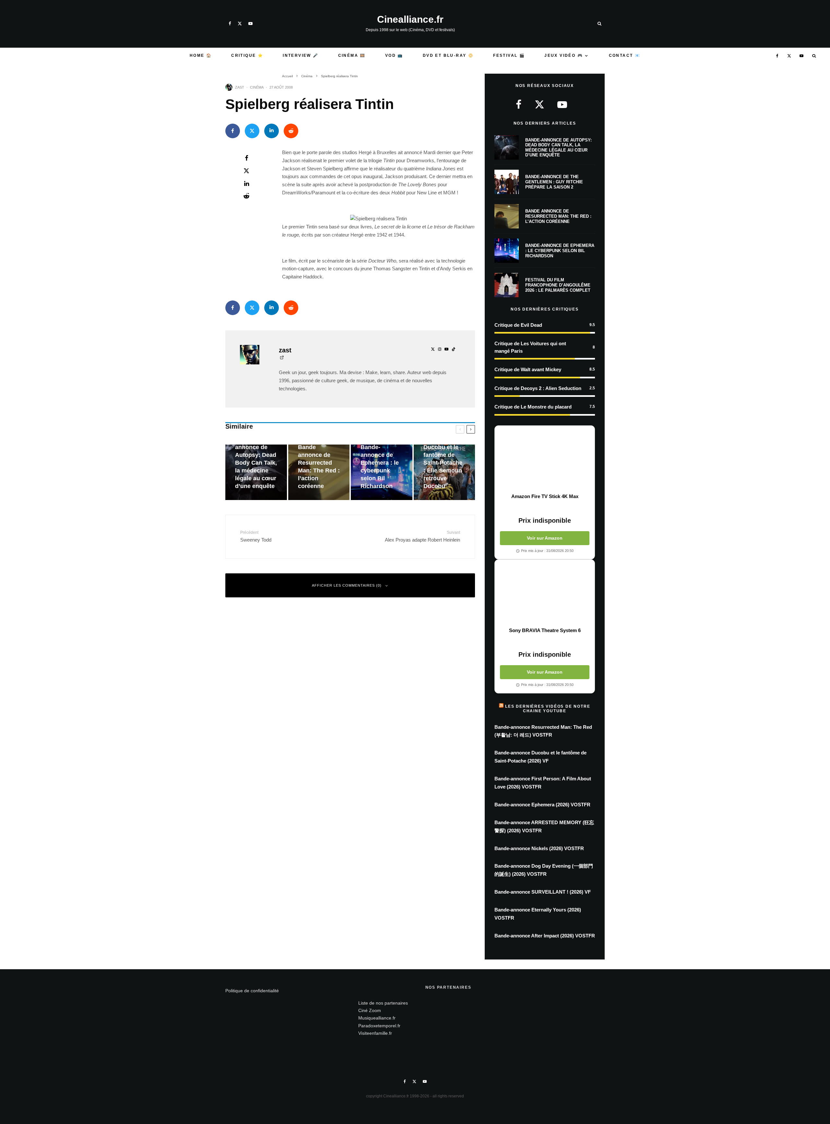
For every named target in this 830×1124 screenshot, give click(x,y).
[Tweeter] (252, 131)
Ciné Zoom (369, 1010)
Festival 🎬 (509, 55)
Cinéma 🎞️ (352, 55)
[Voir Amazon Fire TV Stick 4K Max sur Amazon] (544, 459)
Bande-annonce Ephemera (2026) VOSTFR (542, 804)
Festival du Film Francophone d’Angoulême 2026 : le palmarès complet (557, 284)
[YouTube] (250, 23)
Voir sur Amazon (545, 538)
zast (239, 87)
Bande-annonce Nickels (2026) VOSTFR (539, 848)
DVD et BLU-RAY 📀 (448, 55)
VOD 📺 (394, 55)
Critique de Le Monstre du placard (533, 406)
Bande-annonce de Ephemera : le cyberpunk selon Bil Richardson (559, 250)
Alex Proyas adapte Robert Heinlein (422, 536)
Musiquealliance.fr (377, 1017)
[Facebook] (229, 23)
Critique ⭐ (247, 55)
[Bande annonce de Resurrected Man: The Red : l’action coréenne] (319, 472)
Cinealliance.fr (410, 19)
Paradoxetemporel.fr (379, 1025)
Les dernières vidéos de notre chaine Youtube (547, 708)
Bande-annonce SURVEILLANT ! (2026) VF (542, 892)
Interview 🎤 (300, 55)
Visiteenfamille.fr (375, 1033)
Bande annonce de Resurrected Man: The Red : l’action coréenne (558, 216)
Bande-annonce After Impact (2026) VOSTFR (544, 935)
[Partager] (232, 131)
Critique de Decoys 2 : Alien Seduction (537, 388)
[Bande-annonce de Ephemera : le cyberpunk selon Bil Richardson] (381, 472)
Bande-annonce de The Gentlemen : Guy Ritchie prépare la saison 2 (554, 181)
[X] (239, 23)
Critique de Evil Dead (518, 325)
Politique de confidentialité (252, 990)
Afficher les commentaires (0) (347, 585)
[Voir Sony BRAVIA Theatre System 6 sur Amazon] (544, 593)
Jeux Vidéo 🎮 (563, 55)
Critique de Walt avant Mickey (527, 369)
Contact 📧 (625, 55)
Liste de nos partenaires (383, 1003)
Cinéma (257, 87)
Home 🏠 (201, 55)
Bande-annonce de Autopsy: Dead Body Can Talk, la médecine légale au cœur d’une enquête (558, 148)
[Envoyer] (291, 131)
